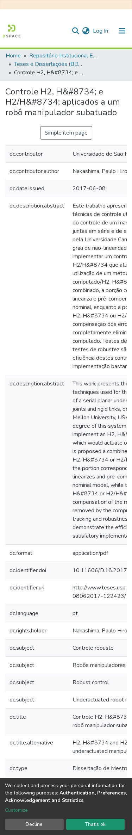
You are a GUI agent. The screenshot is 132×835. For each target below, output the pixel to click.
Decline (34, 824)
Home (13, 56)
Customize (16, 810)
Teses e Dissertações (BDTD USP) (49, 64)
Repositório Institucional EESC (64, 56)
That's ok (95, 824)
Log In (101, 31)
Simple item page (66, 133)
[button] (86, 31)
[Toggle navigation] (122, 31)
